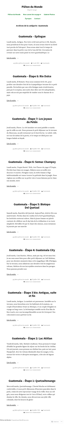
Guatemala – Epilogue (32, 36)
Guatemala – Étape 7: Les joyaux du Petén (32, 120)
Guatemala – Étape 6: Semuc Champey (32, 162)
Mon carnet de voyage (31, 14)
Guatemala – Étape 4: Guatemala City (32, 250)
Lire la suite (11, 58)
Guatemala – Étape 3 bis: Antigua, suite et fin (32, 294)
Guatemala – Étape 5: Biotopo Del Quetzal (32, 205)
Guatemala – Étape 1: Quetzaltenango (32, 381)
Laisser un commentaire (33, 65)
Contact (37, 18)
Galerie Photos (49, 14)
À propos (28, 18)
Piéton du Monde (32, 7)
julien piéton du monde (22, 63)
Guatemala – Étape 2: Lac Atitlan (32, 338)
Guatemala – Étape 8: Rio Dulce (32, 76)
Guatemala (45, 63)
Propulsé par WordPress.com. (20, 420)
